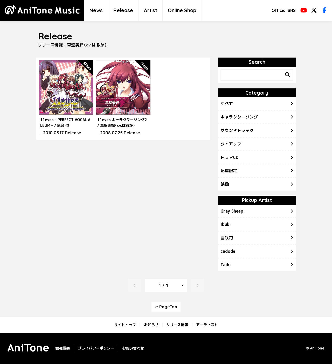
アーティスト (207, 324)
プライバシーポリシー (96, 348)
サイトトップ (125, 324)
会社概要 (62, 348)
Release (123, 10)
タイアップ (230, 144)
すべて (226, 103)
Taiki (225, 265)
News (96, 10)
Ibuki (225, 224)
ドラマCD (229, 157)
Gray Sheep (231, 211)
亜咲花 (226, 238)
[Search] (287, 75)
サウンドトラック (237, 130)
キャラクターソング (239, 117)
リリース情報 (177, 324)
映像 (224, 184)
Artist (150, 10)
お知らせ (151, 324)
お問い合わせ (133, 348)
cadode (227, 251)
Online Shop (182, 10)
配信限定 (228, 170)
